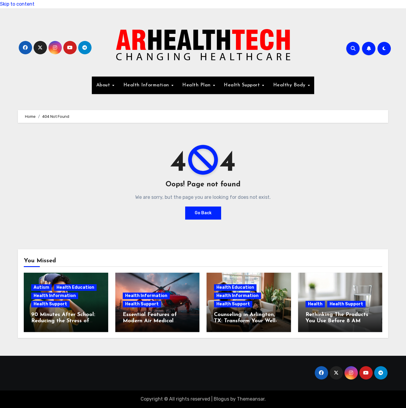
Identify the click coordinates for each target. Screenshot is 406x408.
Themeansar (251, 399)
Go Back (203, 212)
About (104, 85)
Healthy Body (290, 85)
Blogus (221, 399)
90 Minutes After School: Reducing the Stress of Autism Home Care (63, 321)
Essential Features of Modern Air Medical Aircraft (150, 321)
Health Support (243, 85)
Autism (41, 287)
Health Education (75, 287)
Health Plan (197, 85)
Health (315, 304)
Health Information (147, 85)
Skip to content (17, 4)
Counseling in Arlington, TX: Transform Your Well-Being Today (245, 321)
